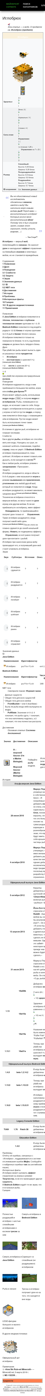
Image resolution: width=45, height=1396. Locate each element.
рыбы (17, 439)
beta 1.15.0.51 (22, 1105)
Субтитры (17, 557)
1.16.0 (7, 1105)
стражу (6, 449)
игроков (20, 251)
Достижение (19, 741)
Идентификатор (29, 660)
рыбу (30, 762)
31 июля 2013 (17, 969)
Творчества (8, 1178)
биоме (17, 333)
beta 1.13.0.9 (22, 1085)
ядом (30, 219)
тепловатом (17, 320)
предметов (26, 353)
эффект (26, 248)
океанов (27, 202)
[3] (34, 459)
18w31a (22, 1051)
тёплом (6, 320)
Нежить (14, 531)
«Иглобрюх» (8, 1387)
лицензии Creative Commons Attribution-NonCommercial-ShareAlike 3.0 (23, 1390)
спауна (6, 344)
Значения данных (29, 189)
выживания (16, 479)
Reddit (36, 913)
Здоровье (8, 101)
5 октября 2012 (17, 895)
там (25, 1164)
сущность (7, 1181)
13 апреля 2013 (17, 931)
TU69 (6, 1129)
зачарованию (9, 466)
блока (19, 330)
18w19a (22, 1033)
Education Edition (28, 1137)
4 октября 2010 (17, 862)
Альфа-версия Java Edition (27, 783)
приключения (33, 479)
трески (13, 1231)
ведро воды (8, 398)
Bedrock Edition (10, 327)
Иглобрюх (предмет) (22, 29)
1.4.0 (7, 1072)
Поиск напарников (30, 5)
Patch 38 (24, 1129)
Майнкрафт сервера (12, 5)
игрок (35, 476)
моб (26, 241)
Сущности (8, 1380)
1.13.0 (7, 1085)
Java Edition (10, 316)
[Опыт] (22, 373)
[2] (25, 391)
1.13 (8, 1011)
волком (6, 378)
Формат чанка (33, 690)
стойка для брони (15, 391)
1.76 (16, 1129)
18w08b (22, 990)
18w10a (22, 1013)
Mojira (27, 1161)
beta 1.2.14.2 (22, 1072)
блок (35, 812)
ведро (29, 412)
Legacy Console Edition (28, 1121)
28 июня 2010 (17, 815)
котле (30, 459)
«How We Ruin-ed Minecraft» (18, 1369)
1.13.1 (7, 1051)
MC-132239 (9, 1375)
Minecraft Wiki (24, 1387)
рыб (20, 210)
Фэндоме (6, 1389)
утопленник (8, 483)
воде (28, 486)
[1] (36, 237)
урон (4, 248)
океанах (23, 244)
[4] (35, 1023)
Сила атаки (8, 134)
